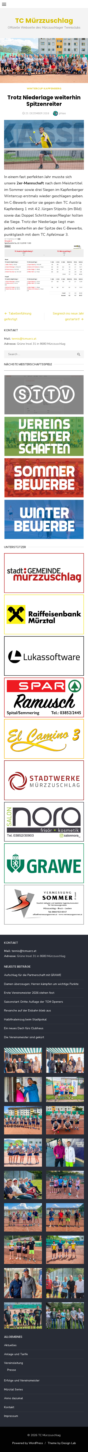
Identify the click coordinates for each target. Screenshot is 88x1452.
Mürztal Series (13, 1389)
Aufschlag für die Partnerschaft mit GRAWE (32, 975)
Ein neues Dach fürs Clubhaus (23, 1028)
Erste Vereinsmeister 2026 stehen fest (29, 993)
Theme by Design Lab (61, 1443)
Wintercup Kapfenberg (44, 88)
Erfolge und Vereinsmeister (21, 1380)
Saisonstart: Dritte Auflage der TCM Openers (33, 1002)
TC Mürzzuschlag (44, 20)
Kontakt (9, 1407)
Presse (11, 1370)
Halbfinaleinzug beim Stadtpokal (25, 1019)
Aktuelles (10, 1345)
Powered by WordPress (27, 1443)
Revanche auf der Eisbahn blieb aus (27, 1010)
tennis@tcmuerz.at (24, 339)
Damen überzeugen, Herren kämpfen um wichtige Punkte (41, 984)
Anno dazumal (13, 1398)
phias (62, 113)
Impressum (11, 1416)
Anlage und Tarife (16, 1354)
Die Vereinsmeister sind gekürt (24, 1037)
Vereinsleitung (13, 1363)
